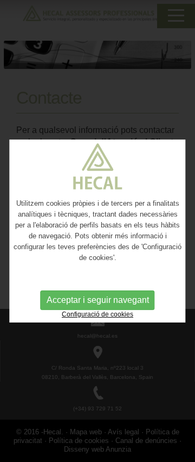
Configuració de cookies (97, 314)
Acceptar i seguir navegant (98, 300)
